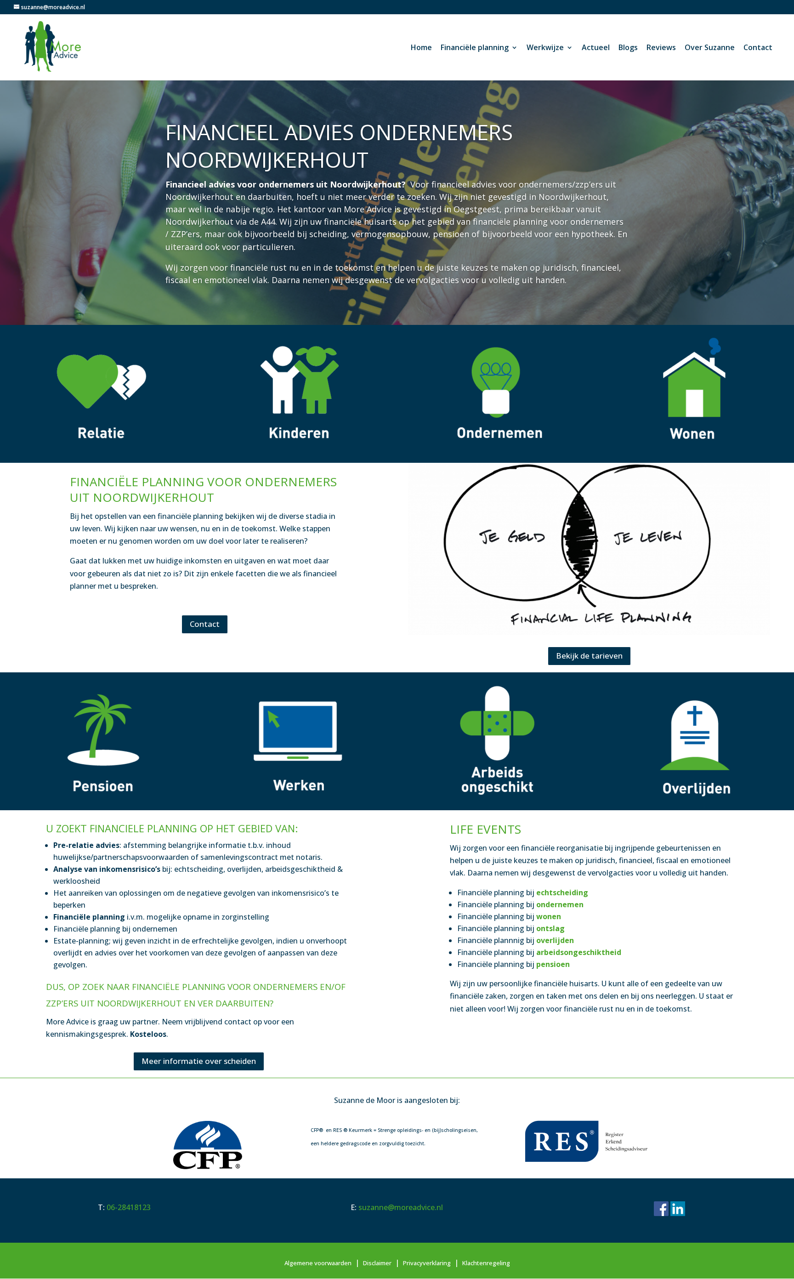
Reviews (661, 48)
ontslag (550, 928)
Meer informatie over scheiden (199, 1061)
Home (421, 48)
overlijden (555, 940)
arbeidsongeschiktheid (578, 952)
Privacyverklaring (427, 1263)
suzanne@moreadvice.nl (400, 1207)
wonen (548, 916)
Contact (757, 48)
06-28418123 (129, 1207)
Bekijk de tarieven (589, 655)
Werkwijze (545, 48)
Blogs (628, 48)
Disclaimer (377, 1263)
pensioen (553, 964)
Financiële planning (475, 48)
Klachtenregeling (486, 1263)
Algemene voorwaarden (318, 1263)
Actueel (596, 48)
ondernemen (559, 904)
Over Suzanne (710, 48)
